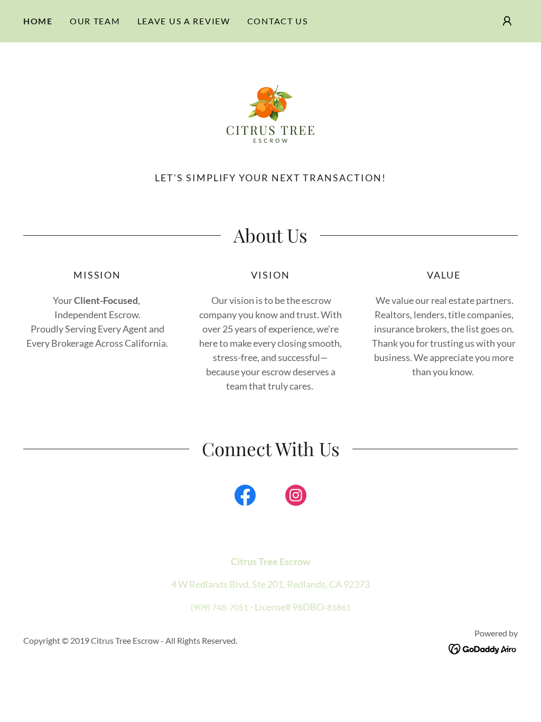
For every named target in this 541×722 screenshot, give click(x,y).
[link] (270, 112)
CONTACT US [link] (277, 21)
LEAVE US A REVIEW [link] (183, 21)
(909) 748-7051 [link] (219, 607)
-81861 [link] (337, 607)
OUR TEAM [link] (95, 21)
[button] (507, 21)
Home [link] (38, 21)
